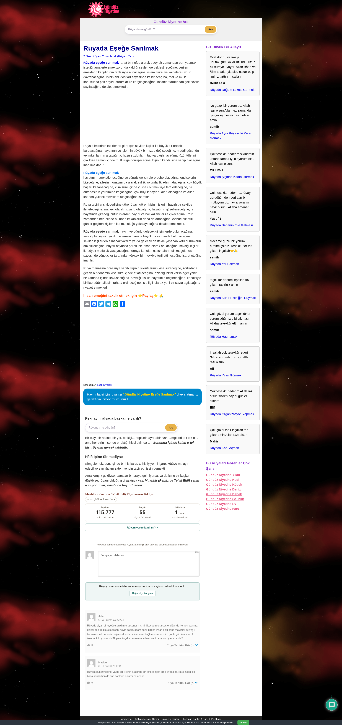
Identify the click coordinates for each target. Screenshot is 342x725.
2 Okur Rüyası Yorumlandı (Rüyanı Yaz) (108, 56)
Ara (210, 29)
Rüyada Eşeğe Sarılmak (121, 48)
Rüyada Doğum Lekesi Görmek (232, 90)
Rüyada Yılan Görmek (225, 375)
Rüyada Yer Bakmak (224, 264)
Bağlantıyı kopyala (142, 593)
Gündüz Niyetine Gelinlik (225, 499)
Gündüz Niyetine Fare (222, 508)
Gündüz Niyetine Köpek (224, 484)
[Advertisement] (142, 117)
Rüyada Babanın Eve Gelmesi (231, 225)
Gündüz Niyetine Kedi (222, 480)
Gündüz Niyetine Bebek (224, 494)
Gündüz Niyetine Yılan (223, 475)
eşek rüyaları (104, 384)
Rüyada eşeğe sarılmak (101, 62)
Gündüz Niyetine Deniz (223, 489)
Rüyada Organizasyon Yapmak (232, 414)
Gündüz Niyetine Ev (221, 504)
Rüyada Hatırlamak (223, 336)
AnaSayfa (126, 719)
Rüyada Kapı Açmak (224, 448)
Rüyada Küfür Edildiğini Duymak (233, 298)
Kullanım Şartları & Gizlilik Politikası (202, 719)
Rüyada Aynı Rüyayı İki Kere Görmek (230, 136)
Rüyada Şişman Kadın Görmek (232, 177)
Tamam (243, 722)
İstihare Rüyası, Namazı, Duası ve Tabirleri (157, 719)
